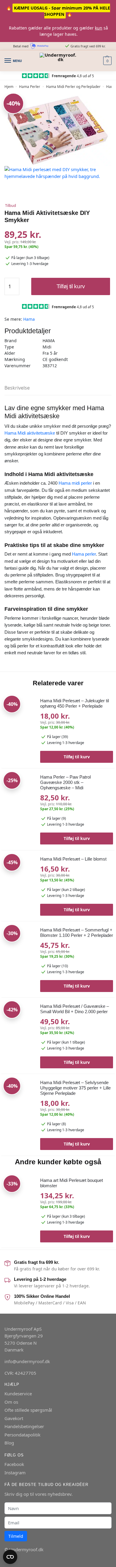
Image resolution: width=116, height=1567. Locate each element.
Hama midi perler (75, 483)
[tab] (58, 388)
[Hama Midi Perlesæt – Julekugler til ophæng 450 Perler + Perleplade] (18, 724)
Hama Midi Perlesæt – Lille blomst (73, 858)
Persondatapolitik (22, 1434)
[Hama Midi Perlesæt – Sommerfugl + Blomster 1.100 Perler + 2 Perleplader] (18, 954)
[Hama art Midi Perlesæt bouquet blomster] (18, 1192)
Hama (29, 319)
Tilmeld (15, 1536)
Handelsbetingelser (24, 1426)
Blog (9, 1443)
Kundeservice (18, 1393)
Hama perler (84, 554)
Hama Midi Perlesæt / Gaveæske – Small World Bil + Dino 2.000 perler (74, 1009)
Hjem (8, 86)
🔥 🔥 (58, 11)
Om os (11, 1402)
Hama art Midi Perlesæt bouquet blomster (71, 1183)
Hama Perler (29, 86)
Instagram (15, 1472)
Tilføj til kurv (71, 286)
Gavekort (13, 1418)
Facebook (14, 1464)
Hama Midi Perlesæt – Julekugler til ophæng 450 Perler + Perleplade (74, 703)
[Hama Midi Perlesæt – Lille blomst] (18, 871)
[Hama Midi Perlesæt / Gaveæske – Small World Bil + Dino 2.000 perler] (18, 1020)
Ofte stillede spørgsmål (28, 1410)
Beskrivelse (17, 388)
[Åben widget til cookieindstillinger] (10, 1557)
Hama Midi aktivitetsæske (29, 432)
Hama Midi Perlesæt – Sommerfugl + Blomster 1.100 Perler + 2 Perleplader (76, 932)
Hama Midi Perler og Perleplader (73, 86)
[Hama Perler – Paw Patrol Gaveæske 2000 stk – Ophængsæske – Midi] (18, 789)
